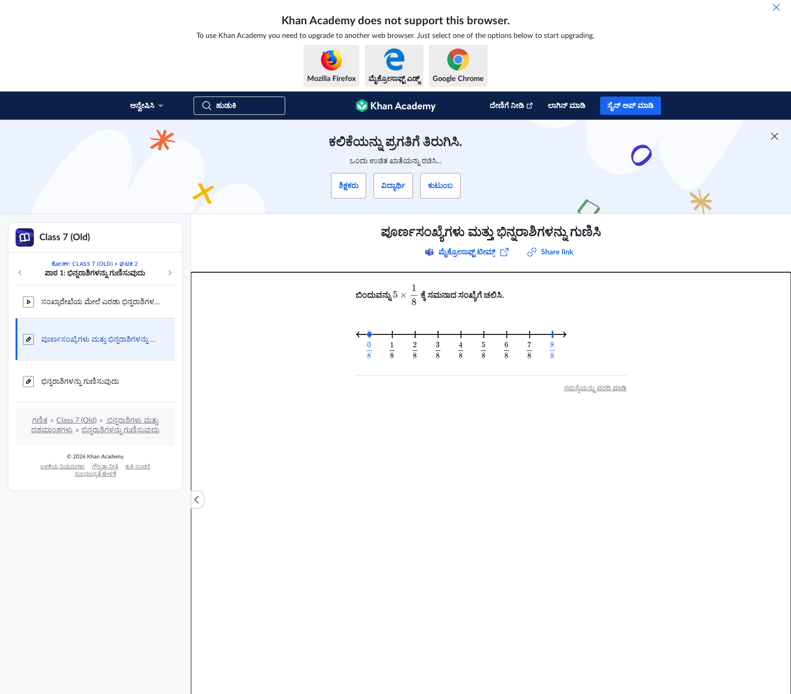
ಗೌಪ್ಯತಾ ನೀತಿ (105, 466)
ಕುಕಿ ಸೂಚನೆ (137, 466)
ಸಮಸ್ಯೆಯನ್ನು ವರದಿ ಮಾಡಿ (595, 388)
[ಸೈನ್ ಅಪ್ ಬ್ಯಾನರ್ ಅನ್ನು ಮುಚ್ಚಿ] (774, 136)
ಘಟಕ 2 (128, 264)
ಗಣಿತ (40, 420)
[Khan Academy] (396, 105)
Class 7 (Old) (76, 420)
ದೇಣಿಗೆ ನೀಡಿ (507, 105)
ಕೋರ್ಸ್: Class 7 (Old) (82, 264)
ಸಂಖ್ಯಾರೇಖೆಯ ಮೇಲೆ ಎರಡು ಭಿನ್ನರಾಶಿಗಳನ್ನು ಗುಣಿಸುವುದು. (100, 302)
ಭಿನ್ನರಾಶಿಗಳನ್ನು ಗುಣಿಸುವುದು (80, 381)
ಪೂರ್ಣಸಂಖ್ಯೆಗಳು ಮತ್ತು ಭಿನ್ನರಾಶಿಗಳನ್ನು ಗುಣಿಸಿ (100, 339)
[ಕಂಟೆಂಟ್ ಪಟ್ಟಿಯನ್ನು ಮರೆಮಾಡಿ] (197, 499)
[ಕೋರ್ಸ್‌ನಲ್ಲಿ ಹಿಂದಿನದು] (20, 272)
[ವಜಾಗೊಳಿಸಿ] (776, 7)
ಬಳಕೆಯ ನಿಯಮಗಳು (62, 466)
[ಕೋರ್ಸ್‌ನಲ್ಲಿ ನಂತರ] (169, 272)
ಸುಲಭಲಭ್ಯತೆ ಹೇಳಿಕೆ (95, 474)
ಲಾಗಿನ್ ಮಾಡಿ (566, 105)
